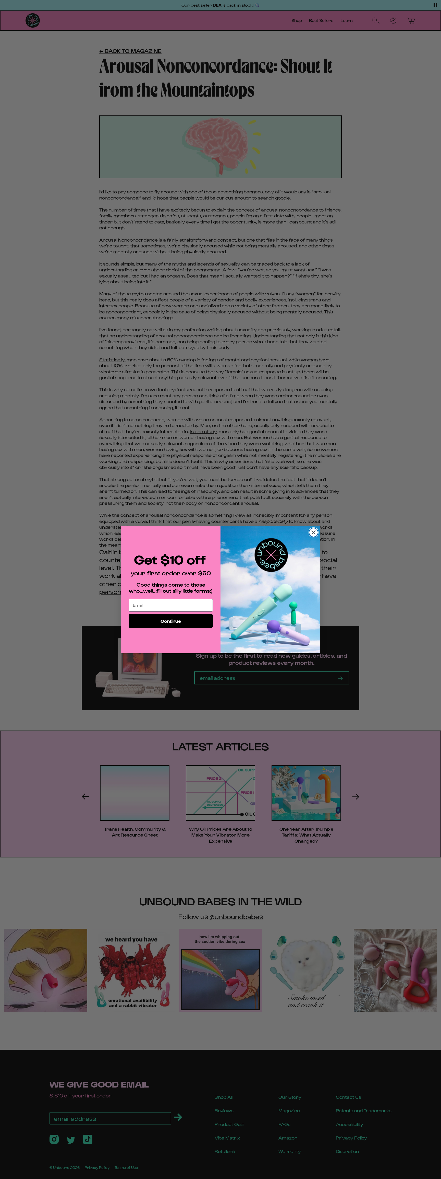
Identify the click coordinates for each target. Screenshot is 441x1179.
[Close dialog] (313, 532)
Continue (171, 621)
